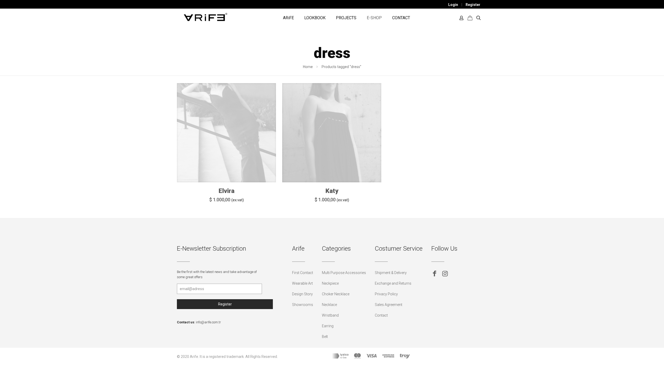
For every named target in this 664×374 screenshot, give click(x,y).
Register (473, 5)
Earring (328, 326)
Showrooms (302, 305)
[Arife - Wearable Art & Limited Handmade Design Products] (205, 16)
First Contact (302, 273)
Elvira (226, 191)
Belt (325, 337)
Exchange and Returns (393, 283)
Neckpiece (330, 283)
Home (308, 67)
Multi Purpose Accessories (344, 273)
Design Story (302, 294)
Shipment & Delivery (391, 273)
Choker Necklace (335, 294)
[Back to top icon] (639, 363)
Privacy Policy (386, 294)
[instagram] (445, 273)
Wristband (330, 315)
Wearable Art (302, 283)
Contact (381, 315)
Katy (332, 191)
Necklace (329, 305)
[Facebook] (434, 273)
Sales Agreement (388, 305)
